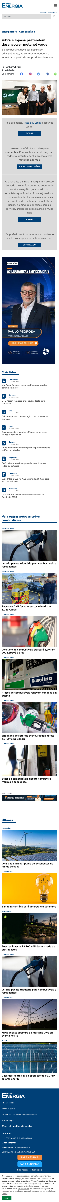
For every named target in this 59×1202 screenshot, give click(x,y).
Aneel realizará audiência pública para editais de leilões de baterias (26, 449)
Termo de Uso (23, 1188)
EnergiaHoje (9, 31)
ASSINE (29, 219)
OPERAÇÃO (6, 828)
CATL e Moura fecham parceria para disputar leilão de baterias (24, 464)
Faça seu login (32, 122)
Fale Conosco (8, 1102)
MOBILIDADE (7, 911)
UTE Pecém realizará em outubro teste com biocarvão (23, 402)
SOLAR (4, 1040)
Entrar (29, 133)
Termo (4, 1193)
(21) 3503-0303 (9, 1138)
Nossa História (8, 1108)
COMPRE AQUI (29, 245)
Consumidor (13, 379)
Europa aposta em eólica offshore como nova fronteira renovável (24, 433)
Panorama (13, 473)
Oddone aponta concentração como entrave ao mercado (25, 417)
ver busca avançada (48, 12)
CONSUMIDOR (7, 871)
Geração (12, 395)
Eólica (11, 426)
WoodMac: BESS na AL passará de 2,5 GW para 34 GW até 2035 (25, 480)
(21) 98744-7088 (24, 1138)
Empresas (13, 457)
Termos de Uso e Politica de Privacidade (19, 1114)
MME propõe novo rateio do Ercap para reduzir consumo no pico (25, 386)
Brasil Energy (7, 1120)
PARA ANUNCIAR (29, 1164)
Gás (10, 411)
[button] (55, 5)
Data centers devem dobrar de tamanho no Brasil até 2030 (23, 495)
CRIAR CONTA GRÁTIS (29, 166)
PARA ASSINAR (29, 1157)
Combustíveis (27, 31)
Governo (12, 442)
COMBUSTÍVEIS (8, 528)
